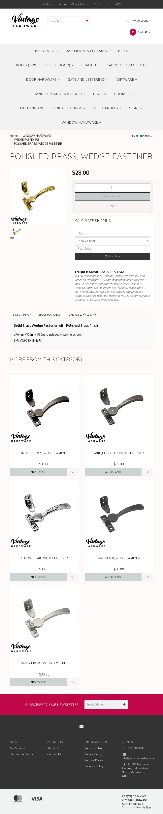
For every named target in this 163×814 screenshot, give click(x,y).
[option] (38, 197)
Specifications (49, 314)
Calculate (113, 256)
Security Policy (93, 766)
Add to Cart (113, 196)
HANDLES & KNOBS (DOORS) (58, 94)
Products (47, 4)
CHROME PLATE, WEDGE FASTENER (44, 558)
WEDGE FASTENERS (27, 139)
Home (14, 135)
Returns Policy (93, 760)
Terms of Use (93, 748)
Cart (142, 32)
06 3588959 (135, 748)
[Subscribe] (123, 704)
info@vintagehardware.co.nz (137, 758)
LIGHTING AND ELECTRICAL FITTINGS (51, 108)
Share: (135, 136)
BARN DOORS (46, 51)
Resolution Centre (21, 754)
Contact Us (101, 4)
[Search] (87, 21)
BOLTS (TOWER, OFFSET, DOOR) (43, 65)
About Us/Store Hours (73, 4)
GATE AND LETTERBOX (87, 79)
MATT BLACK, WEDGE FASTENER (119, 558)
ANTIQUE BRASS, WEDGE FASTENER (44, 453)
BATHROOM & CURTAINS (87, 51)
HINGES (99, 94)
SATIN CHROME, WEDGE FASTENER (44, 663)
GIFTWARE (125, 79)
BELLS (123, 51)
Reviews (73, 314)
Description (22, 314)
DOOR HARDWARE (42, 79)
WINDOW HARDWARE (80, 122)
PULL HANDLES (106, 108)
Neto (148, 807)
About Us (53, 748)
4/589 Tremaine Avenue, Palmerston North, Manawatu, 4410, (135, 770)
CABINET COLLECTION (126, 65)
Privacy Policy (93, 754)
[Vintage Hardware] (25, 20)
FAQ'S (118, 4)
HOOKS (120, 94)
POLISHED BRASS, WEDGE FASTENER (38, 143)
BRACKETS (90, 65)
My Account (140, 20)
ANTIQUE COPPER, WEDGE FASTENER (119, 453)
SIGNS (135, 108)
